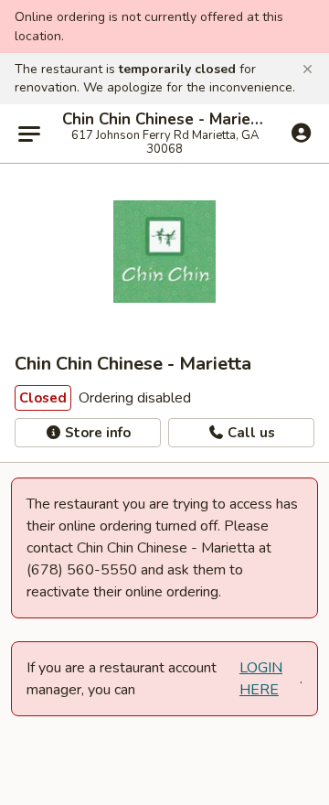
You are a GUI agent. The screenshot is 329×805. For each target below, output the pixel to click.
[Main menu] (29, 133)
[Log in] (301, 133)
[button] (307, 69)
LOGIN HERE (260, 679)
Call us (249, 433)
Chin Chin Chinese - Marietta (164, 120)
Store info (96, 433)
